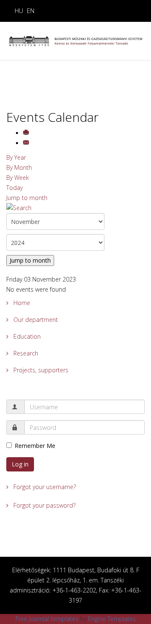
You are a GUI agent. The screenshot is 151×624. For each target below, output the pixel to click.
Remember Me (35, 446)
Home (21, 303)
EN (30, 11)
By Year (16, 157)
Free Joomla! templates (47, 619)
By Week (17, 178)
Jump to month (26, 198)
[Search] (75, 208)
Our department (35, 320)
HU (19, 11)
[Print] (27, 133)
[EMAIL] (27, 143)
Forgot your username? (44, 487)
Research (25, 353)
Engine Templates (112, 619)
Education (26, 336)
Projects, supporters (40, 370)
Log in (20, 464)
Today (14, 188)
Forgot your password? (44, 505)
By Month (19, 167)
